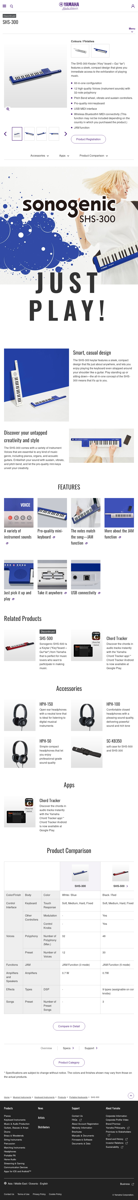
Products (62, 1097)
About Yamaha (113, 1108)
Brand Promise (113, 1123)
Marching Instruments (14, 1147)
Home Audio (10, 1159)
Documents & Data (81, 1143)
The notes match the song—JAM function (83, 537)
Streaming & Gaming (14, 1163)
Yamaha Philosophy (115, 1127)
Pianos (7, 1115)
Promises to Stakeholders (118, 1131)
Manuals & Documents (83, 1135)
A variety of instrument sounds (17, 534)
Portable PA (10, 1155)
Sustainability (112, 1146)
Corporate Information (116, 1115)
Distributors (44, 1127)
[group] (17, 134)
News (40, 1108)
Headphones (10, 1151)
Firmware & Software (82, 1139)
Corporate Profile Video (117, 1119)
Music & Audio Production (16, 1123)
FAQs (74, 1119)
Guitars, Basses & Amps (16, 1127)
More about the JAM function (119, 534)
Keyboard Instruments (44, 1097)
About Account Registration (85, 1123)
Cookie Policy (55, 1194)
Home (7, 1097)
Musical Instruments (22, 1097)
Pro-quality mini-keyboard (50, 534)
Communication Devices (16, 1167)
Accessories (37, 155)
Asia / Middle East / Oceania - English (28, 1183)
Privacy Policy (39, 1194)
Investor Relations (115, 1142)
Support (89, 1048)
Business (125, 1184)
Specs (67, 1048)
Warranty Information (82, 1127)
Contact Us (77, 1115)
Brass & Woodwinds (14, 1135)
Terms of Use (23, 1194)
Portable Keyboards (78, 1097)
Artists (41, 1118)
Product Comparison (92, 155)
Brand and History (114, 1139)
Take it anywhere (50, 592)
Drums (7, 1131)
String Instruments (13, 1139)
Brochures (77, 1131)
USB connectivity (83, 592)
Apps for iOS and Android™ (17, 1171)
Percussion (9, 1143)
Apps (62, 155)
